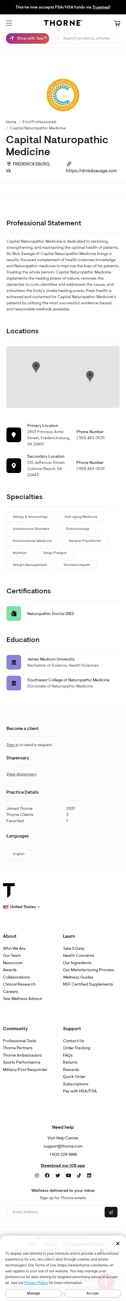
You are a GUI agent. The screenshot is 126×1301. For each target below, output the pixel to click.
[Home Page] (63, 24)
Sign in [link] (12, 744)
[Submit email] (111, 1212)
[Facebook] (47, 1176)
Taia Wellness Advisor (22, 998)
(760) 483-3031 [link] (90, 437)
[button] (9, 23)
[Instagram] (37, 1176)
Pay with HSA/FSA (80, 1091)
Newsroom (13, 962)
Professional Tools (19, 1040)
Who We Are (14, 948)
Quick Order (74, 1076)
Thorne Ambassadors (22, 1055)
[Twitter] (57, 1176)
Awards (10, 969)
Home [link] (11, 121)
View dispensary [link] (21, 774)
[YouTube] (68, 1176)
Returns (70, 1062)
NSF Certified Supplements (88, 984)
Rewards (71, 1069)
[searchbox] (86, 38)
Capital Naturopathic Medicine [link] (38, 128)
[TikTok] (79, 1176)
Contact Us (73, 1040)
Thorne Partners (18, 1047)
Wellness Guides (78, 977)
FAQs (68, 1055)
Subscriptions (75, 1084)
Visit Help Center (63, 1138)
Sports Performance (21, 1062)
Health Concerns (78, 955)
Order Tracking (76, 1047)
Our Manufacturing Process (88, 969)
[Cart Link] (117, 24)
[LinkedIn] (89, 1176)
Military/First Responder (25, 1069)
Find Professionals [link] (40, 121)
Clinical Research (19, 984)
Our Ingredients (77, 962)
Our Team (12, 955)
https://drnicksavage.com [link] (91, 171)
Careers (10, 991)
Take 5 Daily (73, 948)
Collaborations (16, 977)
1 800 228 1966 (63, 1154)
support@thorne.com (63, 1146)
